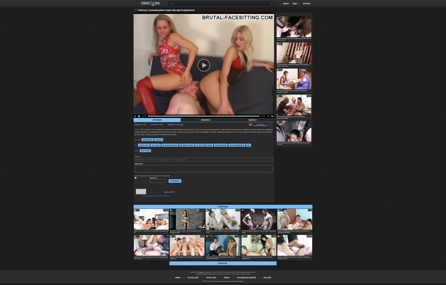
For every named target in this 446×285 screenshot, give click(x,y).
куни (248, 145)
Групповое (159, 140)
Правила (226, 277)
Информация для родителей (246, 277)
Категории (306, 3)
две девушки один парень (170, 145)
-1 (156, 192)
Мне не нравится (270, 124)
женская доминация (220, 145)
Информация (157, 120)
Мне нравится (250, 124)
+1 (151, 192)
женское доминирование (236, 145)
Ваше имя (137, 156)
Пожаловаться (206, 120)
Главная (286, 3)
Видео (295, 3)
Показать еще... (223, 263)
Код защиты (152, 178)
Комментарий (138, 164)
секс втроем (199, 145)
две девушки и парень (186, 145)
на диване (209, 145)
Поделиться (252, 120)
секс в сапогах (155, 145)
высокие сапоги (143, 145)
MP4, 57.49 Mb (145, 151)
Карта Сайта (267, 277)
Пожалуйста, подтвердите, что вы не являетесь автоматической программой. (153, 176)
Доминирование (147, 140)
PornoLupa (201, 272)
